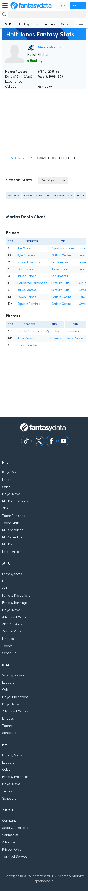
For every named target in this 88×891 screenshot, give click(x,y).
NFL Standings (12, 530)
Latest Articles (12, 552)
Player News (11, 494)
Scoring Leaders (14, 675)
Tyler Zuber (25, 338)
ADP (5, 508)
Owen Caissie (26, 297)
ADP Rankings (12, 624)
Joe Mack (24, 248)
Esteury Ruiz (60, 283)
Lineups (8, 639)
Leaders (49, 24)
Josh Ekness (54, 338)
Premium (78, 5)
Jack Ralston (75, 338)
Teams (7, 646)
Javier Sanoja (60, 269)
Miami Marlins (49, 47)
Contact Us (10, 835)
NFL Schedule (12, 537)
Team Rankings (13, 516)
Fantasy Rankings (14, 603)
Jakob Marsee (27, 290)
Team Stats (10, 523)
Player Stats (11, 472)
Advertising (10, 842)
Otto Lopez (25, 269)
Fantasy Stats (28, 24)
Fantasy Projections (16, 595)
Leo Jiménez (60, 262)
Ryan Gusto (54, 331)
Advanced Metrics (15, 617)
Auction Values (13, 631)
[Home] (31, 5)
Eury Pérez (74, 331)
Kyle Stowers (26, 255)
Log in (62, 5)
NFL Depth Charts (15, 501)
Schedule (9, 653)
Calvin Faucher (27, 345)
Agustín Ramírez (63, 248)
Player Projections (15, 697)
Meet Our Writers (15, 828)
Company (9, 821)
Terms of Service (14, 857)
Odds (64, 24)
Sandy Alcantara (29, 331)
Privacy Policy (11, 849)
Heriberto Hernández (32, 283)
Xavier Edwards (28, 262)
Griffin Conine (61, 255)
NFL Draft (8, 544)
